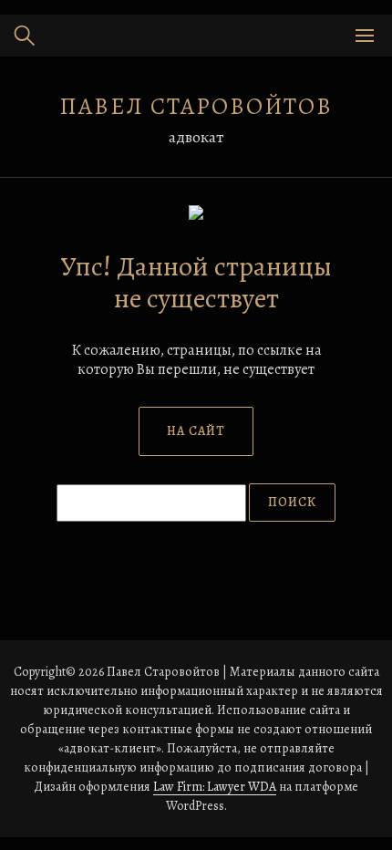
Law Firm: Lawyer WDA (214, 786)
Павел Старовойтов (196, 106)
